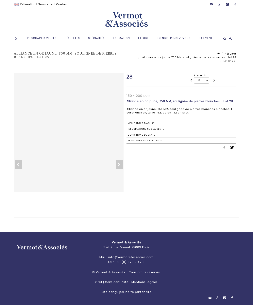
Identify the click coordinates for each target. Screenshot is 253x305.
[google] (219, 4)
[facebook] (235, 4)
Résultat (230, 53)
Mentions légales (144, 282)
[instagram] (227, 4)
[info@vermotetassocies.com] (211, 4)
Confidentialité (116, 282)
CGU (98, 282)
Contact (62, 4)
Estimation (28, 4)
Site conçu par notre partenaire (126, 292)
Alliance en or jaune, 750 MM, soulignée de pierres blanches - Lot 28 (189, 57)
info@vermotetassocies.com (131, 257)
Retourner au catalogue (145, 140)
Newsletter (46, 4)
